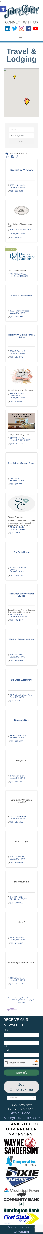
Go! (33, 1098)
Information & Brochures (18, 1001)
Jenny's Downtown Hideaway (20, 390)
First (5, 1038)
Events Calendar (27, 998)
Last (5, 1046)
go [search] (22, 141)
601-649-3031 (21, 1113)
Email (6, 1050)
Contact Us (30, 999)
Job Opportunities (21, 1086)
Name (7, 1030)
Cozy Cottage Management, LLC (20, 225)
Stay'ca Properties (15, 517)
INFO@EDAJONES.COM (21, 1118)
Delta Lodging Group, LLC (19, 270)
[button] (3, 9)
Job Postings (20, 999)
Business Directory (14, 998)
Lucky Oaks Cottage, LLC (19, 434)
